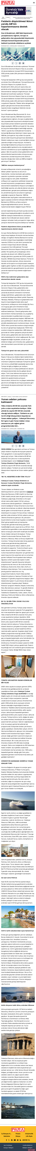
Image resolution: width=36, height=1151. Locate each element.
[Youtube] (15, 1140)
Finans (18, 1133)
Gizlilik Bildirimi (27, 1145)
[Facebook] (12, 63)
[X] (16, 63)
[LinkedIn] (19, 63)
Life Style (29, 1136)
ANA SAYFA (3, 18)
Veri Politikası (8, 1145)
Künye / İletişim (8, 1147)
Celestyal (30, 492)
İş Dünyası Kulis (7, 1133)
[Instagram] (11, 1140)
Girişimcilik (29, 1133)
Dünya (7, 17)
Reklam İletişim (27, 1147)
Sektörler (7, 1136)
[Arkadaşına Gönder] (23, 63)
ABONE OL (26, 1140)
